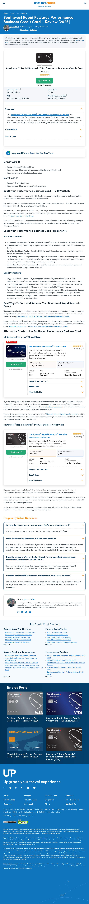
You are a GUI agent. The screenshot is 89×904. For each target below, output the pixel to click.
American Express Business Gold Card (18, 635)
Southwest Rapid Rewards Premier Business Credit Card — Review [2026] (62, 757)
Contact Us (71, 804)
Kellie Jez (33, 30)
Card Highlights (35, 392)
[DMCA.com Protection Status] (10, 822)
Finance (27, 796)
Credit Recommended (70, 371)
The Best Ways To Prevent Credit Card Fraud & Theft (64, 669)
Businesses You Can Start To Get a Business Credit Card (65, 673)
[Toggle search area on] (85, 3)
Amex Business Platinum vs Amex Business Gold (22, 665)
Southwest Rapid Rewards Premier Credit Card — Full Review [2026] (63, 719)
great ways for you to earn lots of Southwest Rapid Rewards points (43, 316)
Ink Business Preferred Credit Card (47, 347)
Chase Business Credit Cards (57, 635)
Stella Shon (24, 30)
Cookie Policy (71, 809)
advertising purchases (53, 407)
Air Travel (28, 804)
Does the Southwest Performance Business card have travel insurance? (38, 576)
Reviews (24, 13)
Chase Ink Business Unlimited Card (17, 642)
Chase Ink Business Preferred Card (17, 637)
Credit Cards (14, 13)
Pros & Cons (34, 387)
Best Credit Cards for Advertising (59, 637)
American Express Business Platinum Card (20, 632)
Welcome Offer (35, 363)
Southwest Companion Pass (22, 216)
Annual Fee (31, 371)
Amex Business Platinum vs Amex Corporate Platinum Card (21, 659)
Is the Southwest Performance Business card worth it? (31, 539)
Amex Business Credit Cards (57, 632)
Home (5, 13)
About (47, 804)
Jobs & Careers (72, 800)
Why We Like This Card (38, 381)
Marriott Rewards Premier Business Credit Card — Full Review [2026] (24, 755)
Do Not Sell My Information (49, 812)
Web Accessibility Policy (54, 809)
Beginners (49, 800)
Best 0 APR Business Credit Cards (59, 640)
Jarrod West (14, 27)
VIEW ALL (6, 645)
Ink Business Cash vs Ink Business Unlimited (20, 656)
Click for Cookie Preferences (24, 812)
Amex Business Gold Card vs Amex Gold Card (21, 663)
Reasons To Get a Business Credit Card (61, 660)
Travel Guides (30, 800)
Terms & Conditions (35, 809)
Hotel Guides (51, 796)
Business (7, 804)
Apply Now (42, 81)
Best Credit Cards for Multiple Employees (62, 642)
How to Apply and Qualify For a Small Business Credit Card (66, 657)
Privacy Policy (8, 809)
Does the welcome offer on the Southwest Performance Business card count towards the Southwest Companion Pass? (41, 558)
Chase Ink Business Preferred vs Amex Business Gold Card (24, 669)
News (6, 796)
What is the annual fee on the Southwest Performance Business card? (38, 525)
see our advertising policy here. (51, 857)
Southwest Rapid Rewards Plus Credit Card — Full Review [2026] (23, 719)
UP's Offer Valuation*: (65, 363)
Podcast (69, 796)
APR (41, 371)
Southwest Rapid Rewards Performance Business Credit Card (40, 115)
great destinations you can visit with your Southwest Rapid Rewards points (38, 326)
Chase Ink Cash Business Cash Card (18, 640)
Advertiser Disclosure (44, 6)
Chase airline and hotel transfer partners (62, 414)
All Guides (21, 809)
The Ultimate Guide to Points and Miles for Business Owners (66, 664)
